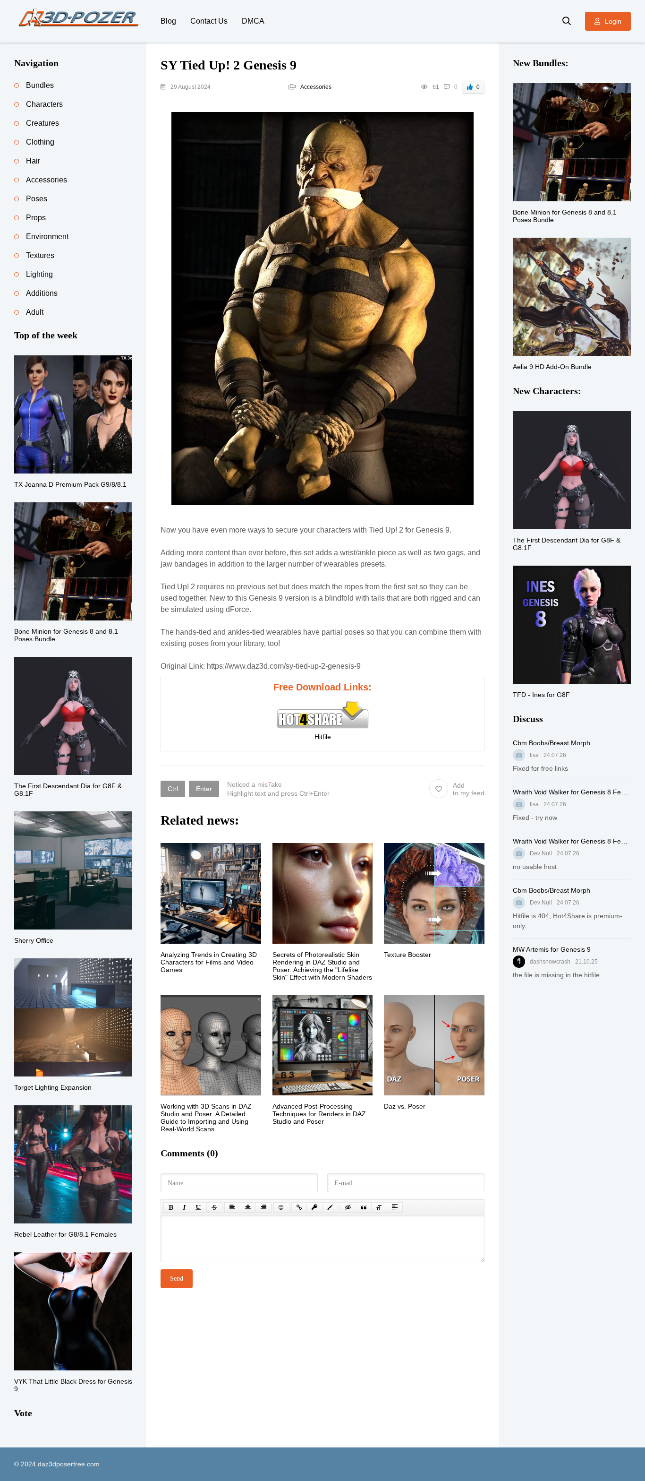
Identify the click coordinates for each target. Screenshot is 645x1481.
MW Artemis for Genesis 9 (552, 949)
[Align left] (232, 1207)
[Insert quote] (364, 1207)
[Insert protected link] (314, 1207)
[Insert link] (299, 1207)
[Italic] (184, 1207)
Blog (168, 21)
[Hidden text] (348, 1207)
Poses (36, 199)
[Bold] (170, 1207)
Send (176, 1278)
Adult (34, 312)
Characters (44, 104)
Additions (42, 293)
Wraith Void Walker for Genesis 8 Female (572, 792)
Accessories (315, 87)
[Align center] (248, 1207)
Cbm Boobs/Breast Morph (551, 743)
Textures (40, 255)
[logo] (80, 21)
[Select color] (330, 1207)
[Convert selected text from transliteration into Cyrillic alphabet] (379, 1207)
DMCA (253, 21)
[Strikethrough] (214, 1207)
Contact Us (209, 21)
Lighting (39, 274)
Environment (47, 236)
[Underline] (199, 1207)
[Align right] (263, 1207)
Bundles (40, 85)
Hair (33, 161)
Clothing (40, 142)
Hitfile (322, 736)
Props (36, 218)
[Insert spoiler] (395, 1207)
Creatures (42, 123)
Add (468, 789)
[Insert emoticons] (281, 1207)
